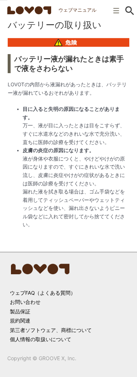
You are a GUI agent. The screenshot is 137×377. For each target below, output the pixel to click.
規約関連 (20, 321)
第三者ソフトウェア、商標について (51, 330)
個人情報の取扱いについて (40, 339)
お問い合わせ (25, 302)
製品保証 (20, 311)
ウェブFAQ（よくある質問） (43, 293)
